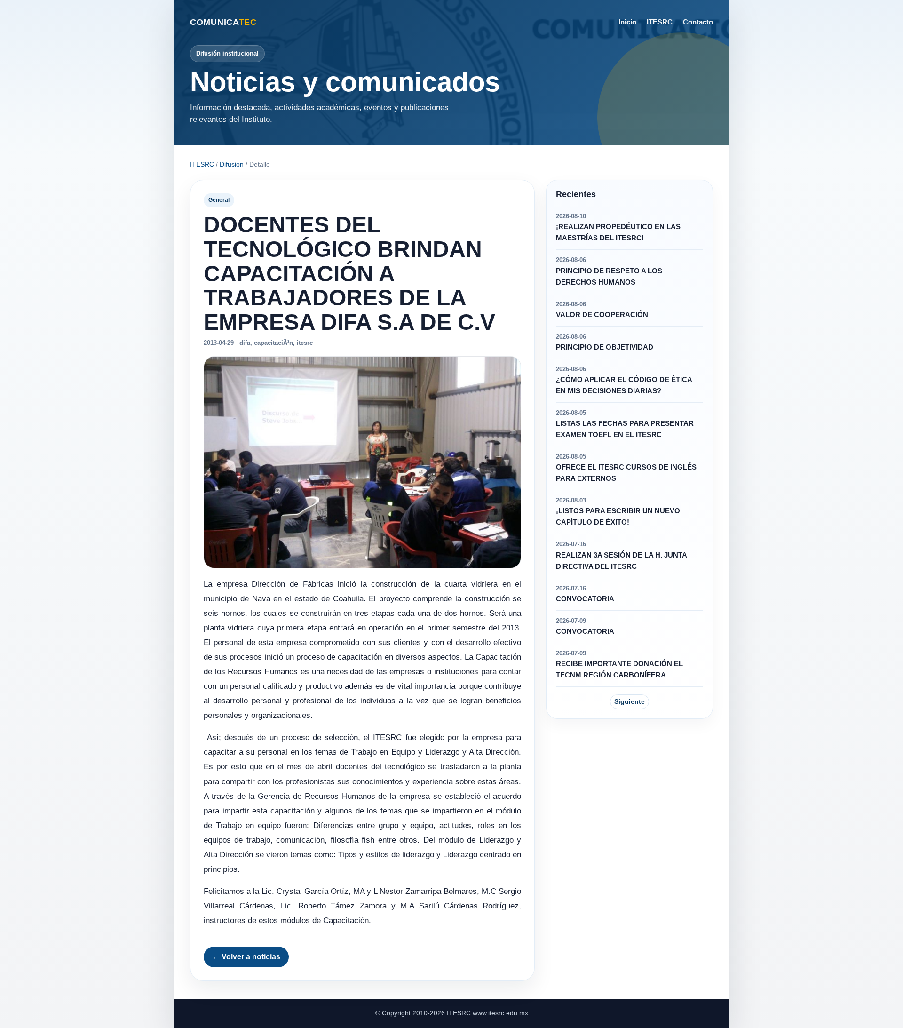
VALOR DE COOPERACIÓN (602, 315)
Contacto (698, 22)
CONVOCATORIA (585, 599)
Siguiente (629, 701)
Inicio (627, 22)
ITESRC (660, 22)
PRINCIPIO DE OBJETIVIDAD (604, 347)
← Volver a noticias (246, 957)
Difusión (232, 164)
